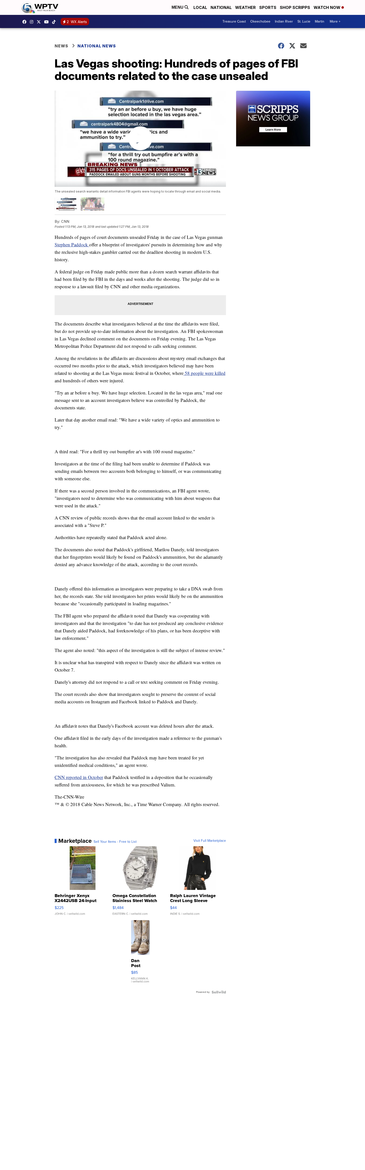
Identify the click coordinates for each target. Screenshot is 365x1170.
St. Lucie (303, 21)
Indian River (284, 21)
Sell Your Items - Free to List (115, 842)
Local (200, 7)
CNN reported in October (79, 777)
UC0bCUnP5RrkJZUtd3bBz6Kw (47, 22)
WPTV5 (25, 22)
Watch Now (327, 7)
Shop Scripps (295, 7)
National (221, 7)
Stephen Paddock (72, 244)
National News (96, 45)
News (61, 45)
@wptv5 (55, 22)
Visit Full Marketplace (209, 841)
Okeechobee (260, 21)
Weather (245, 7)
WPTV (40, 22)
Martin (319, 21)
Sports (267, 7)
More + (335, 21)
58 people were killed (204, 373)
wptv (33, 22)
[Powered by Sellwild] (219, 992)
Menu (178, 7)
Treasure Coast (234, 21)
